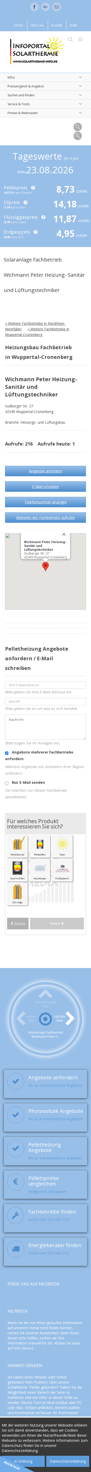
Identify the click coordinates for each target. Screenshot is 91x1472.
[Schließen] (64, 534)
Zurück (19, 923)
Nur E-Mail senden (28, 782)
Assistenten (49, 1332)
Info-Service (23, 1348)
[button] (45, 566)
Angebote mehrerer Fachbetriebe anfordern (39, 755)
